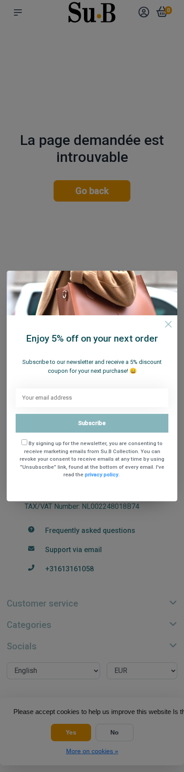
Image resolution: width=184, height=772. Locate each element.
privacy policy (101, 474)
